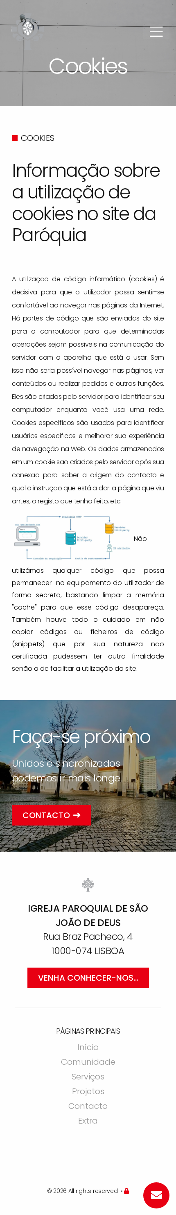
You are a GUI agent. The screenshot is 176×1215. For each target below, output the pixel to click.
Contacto (88, 1107)
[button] (156, 31)
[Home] (27, 30)
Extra (88, 1121)
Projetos (88, 1092)
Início (88, 1048)
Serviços (88, 1077)
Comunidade (88, 1063)
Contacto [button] (46, 815)
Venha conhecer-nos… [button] (88, 978)
